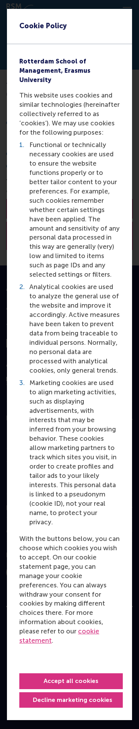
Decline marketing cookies (72, 699)
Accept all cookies (71, 681)
